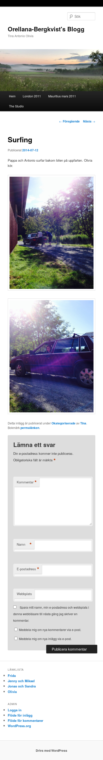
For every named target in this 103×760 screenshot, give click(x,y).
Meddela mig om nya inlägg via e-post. (45, 639)
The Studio (16, 106)
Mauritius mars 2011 (62, 96)
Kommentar (27, 482)
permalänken (29, 427)
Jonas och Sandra (22, 686)
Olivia (12, 691)
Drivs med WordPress (51, 750)
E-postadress (28, 569)
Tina (83, 423)
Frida (12, 675)
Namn (24, 544)
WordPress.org (19, 725)
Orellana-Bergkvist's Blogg (46, 29)
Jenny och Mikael (21, 680)
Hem (12, 96)
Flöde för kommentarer (25, 720)
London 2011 (32, 96)
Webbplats (24, 593)
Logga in (15, 710)
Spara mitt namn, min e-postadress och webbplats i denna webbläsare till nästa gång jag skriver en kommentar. (51, 614)
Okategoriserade (64, 423)
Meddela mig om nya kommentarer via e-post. (50, 629)
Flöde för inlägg (20, 715)
